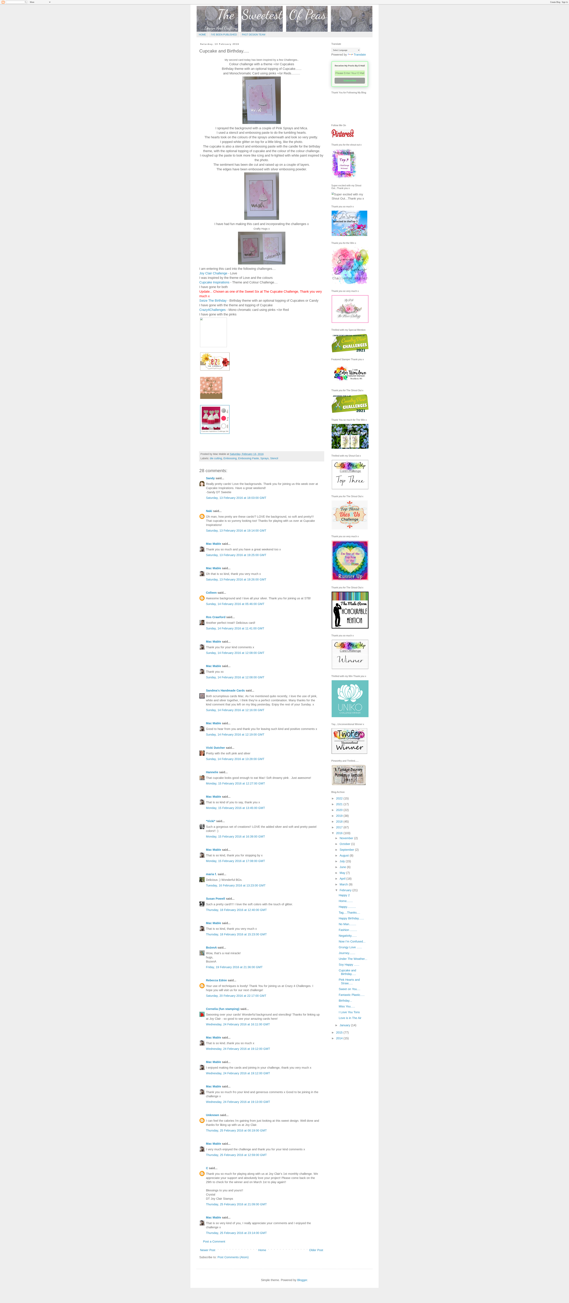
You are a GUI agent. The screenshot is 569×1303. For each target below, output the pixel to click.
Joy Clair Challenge (213, 273)
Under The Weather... (353, 958)
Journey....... (347, 953)
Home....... (346, 901)
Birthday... (345, 1000)
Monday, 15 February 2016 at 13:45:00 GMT (235, 808)
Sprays (264, 458)
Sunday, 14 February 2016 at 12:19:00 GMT (235, 734)
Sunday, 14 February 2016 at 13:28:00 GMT (235, 759)
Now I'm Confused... (352, 941)
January (345, 1025)
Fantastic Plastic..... (352, 994)
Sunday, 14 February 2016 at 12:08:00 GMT (235, 652)
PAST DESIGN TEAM (253, 34)
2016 (339, 833)
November (347, 838)
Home (262, 1250)
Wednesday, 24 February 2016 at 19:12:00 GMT (238, 1048)
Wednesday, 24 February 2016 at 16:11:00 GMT (238, 1024)
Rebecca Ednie (216, 980)
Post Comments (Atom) (233, 1257)
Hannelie (212, 772)
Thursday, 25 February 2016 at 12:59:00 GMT (236, 1155)
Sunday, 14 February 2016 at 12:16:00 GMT (235, 710)
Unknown (212, 1115)
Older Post (316, 1250)
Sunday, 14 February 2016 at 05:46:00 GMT (235, 604)
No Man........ (347, 924)
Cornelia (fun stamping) (222, 1009)
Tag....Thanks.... (349, 912)
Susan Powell (215, 898)
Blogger (302, 1280)
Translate (360, 54)
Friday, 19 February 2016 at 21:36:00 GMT (234, 967)
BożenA (211, 947)
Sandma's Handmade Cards (225, 690)
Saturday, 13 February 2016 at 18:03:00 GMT (236, 497)
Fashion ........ (348, 930)
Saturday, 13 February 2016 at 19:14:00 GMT (236, 530)
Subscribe (349, 80)
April (343, 878)
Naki (209, 511)
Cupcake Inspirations (214, 282)
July (343, 861)
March (344, 884)
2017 (339, 827)
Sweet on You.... (349, 989)
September (347, 849)
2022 (339, 798)
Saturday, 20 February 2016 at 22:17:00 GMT (236, 995)
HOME (202, 34)
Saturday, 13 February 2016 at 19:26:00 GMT (236, 579)
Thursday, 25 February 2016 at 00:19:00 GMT (236, 1130)
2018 (339, 821)
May (343, 872)
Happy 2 (344, 895)
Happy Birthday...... (351, 918)
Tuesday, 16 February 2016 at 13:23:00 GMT (236, 885)
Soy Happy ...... (349, 964)
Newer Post (207, 1250)
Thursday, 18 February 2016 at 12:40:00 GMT (236, 910)
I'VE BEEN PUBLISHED (224, 34)
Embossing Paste (248, 458)
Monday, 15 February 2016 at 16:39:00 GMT (235, 836)
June (343, 867)
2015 (339, 1032)
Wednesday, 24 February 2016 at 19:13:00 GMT (238, 1101)
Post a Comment (214, 1241)
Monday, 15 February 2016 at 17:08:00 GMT (235, 861)
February (346, 890)
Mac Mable (213, 543)
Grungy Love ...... (350, 947)
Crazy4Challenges (212, 310)
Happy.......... (347, 906)
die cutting (216, 458)
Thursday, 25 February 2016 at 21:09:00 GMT (236, 1204)
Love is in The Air (350, 1018)
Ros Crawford (215, 617)
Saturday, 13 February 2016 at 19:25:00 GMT (236, 555)
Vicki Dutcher (215, 747)
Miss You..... (347, 1006)
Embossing (230, 458)
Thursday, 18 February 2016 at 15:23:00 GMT (236, 934)
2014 (339, 1038)
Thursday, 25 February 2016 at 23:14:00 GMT (236, 1233)
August (345, 855)
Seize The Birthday (213, 300)
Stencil (274, 458)
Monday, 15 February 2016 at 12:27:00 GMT (235, 783)
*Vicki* (210, 821)
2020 (339, 810)
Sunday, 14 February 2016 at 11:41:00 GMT (235, 628)
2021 (339, 804)
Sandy (210, 478)
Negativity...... (348, 935)
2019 (339, 815)
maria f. (211, 874)
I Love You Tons (349, 1012)
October (345, 844)
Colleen (211, 592)
